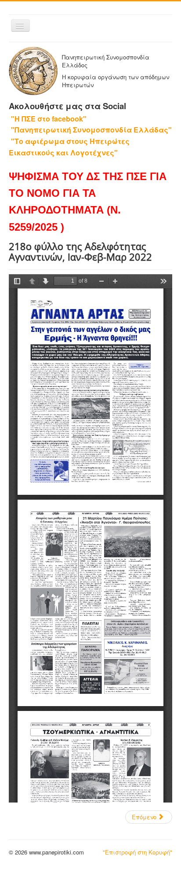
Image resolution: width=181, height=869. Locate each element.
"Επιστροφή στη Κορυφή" (137, 852)
